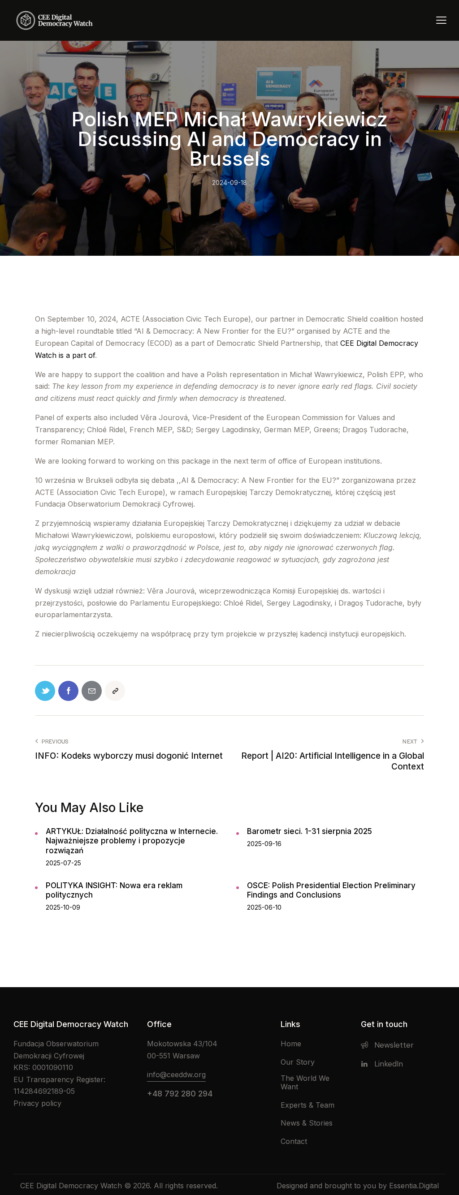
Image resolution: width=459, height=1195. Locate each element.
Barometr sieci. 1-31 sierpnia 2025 (309, 831)
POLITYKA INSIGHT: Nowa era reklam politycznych (114, 890)
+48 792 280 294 (179, 1093)
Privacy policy (37, 1103)
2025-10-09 (63, 907)
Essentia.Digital (414, 1185)
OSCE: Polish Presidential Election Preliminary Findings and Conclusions (331, 890)
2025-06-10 (264, 907)
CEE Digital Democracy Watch (71, 1185)
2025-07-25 (63, 863)
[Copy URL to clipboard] (115, 691)
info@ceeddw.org (176, 1074)
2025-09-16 (264, 843)
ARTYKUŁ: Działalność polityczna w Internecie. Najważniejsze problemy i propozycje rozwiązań (132, 841)
